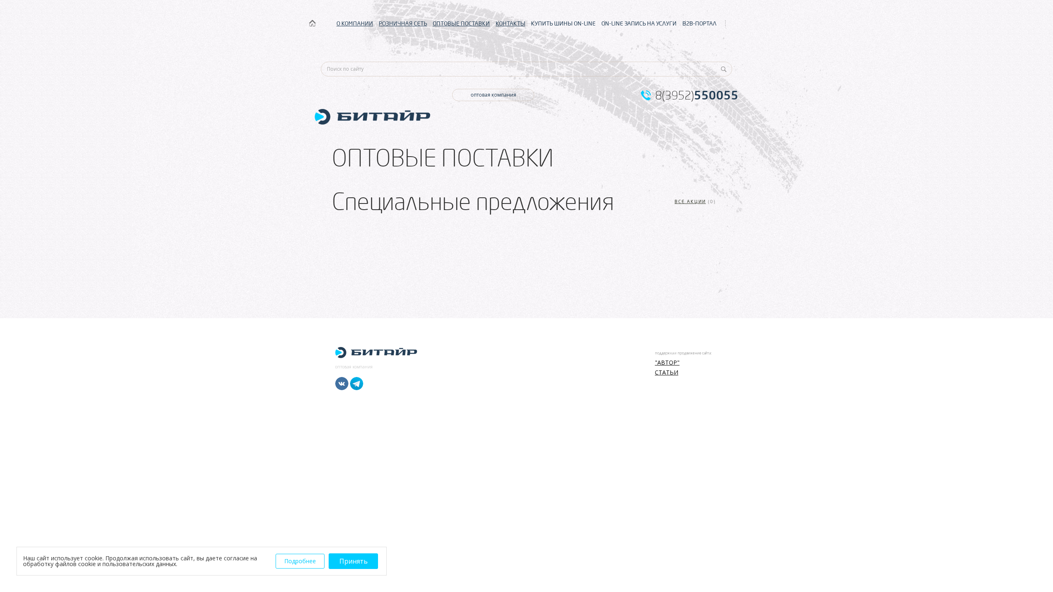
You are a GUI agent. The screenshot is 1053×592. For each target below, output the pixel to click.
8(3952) (696, 95)
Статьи (666, 372)
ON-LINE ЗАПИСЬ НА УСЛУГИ (639, 23)
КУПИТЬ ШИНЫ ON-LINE (563, 23)
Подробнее (300, 561)
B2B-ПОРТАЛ (699, 23)
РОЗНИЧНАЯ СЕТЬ (403, 23)
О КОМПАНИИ (354, 23)
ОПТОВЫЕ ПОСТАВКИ (461, 23)
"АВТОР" (667, 362)
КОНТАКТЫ (510, 23)
